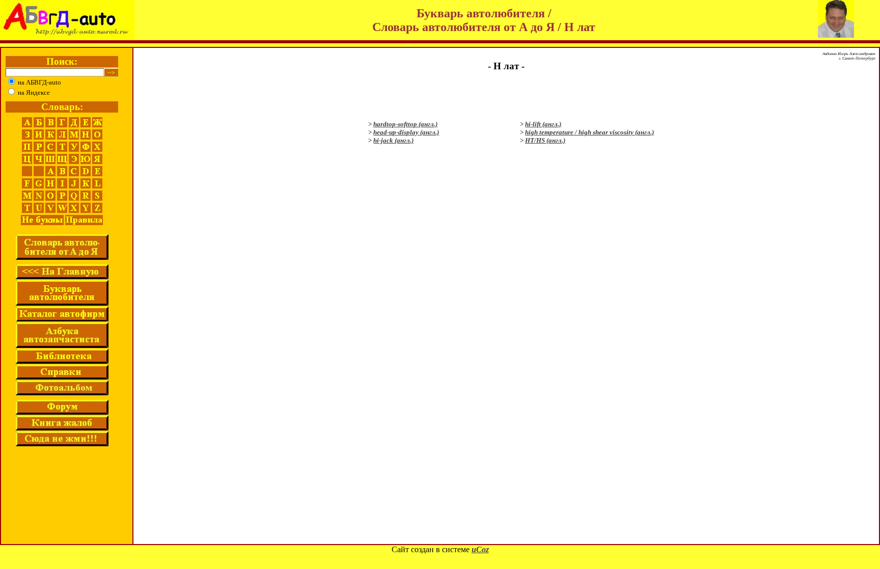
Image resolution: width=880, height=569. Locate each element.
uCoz (480, 549)
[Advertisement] (506, 95)
